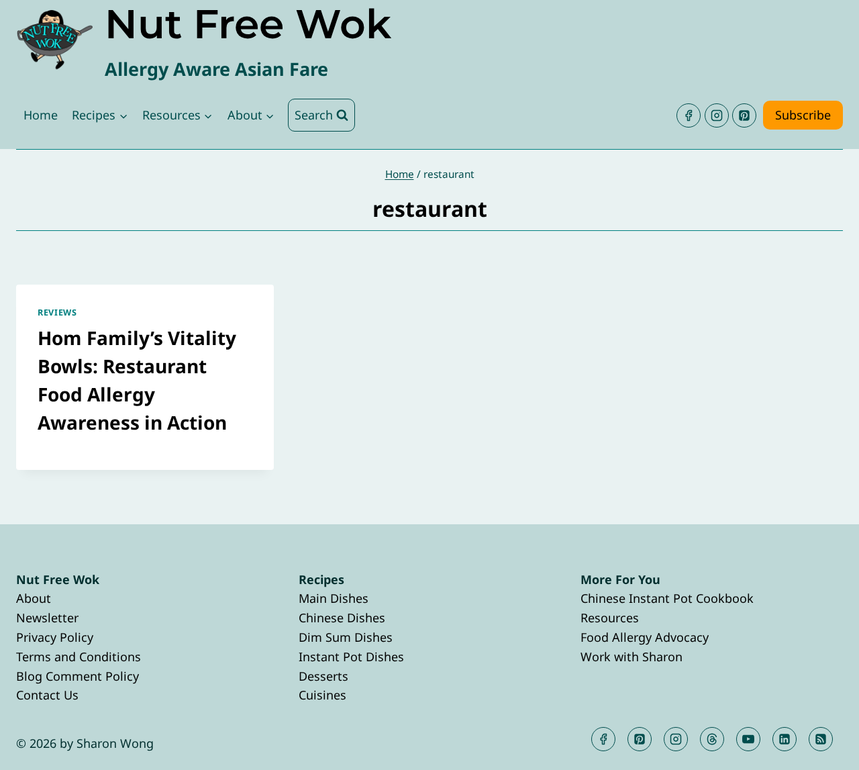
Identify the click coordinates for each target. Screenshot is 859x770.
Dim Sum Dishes (346, 637)
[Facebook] (688, 115)
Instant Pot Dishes (351, 656)
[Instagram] (717, 115)
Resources (609, 618)
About (33, 598)
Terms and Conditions (78, 656)
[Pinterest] (744, 115)
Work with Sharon (631, 656)
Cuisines (322, 695)
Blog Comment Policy (77, 676)
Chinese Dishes (342, 618)
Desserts (323, 676)
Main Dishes (333, 598)
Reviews (57, 312)
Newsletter (47, 618)
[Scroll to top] (824, 748)
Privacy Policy (54, 637)
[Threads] (712, 739)
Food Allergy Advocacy (644, 637)
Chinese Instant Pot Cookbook (667, 598)
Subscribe (803, 115)
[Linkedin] (784, 739)
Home (40, 115)
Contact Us (47, 695)
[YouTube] (748, 739)
